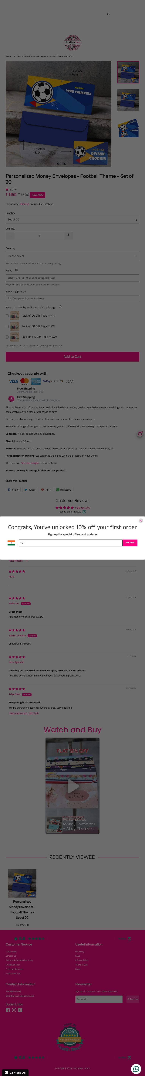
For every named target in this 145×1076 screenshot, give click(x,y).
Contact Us (16, 1072)
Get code (130, 542)
